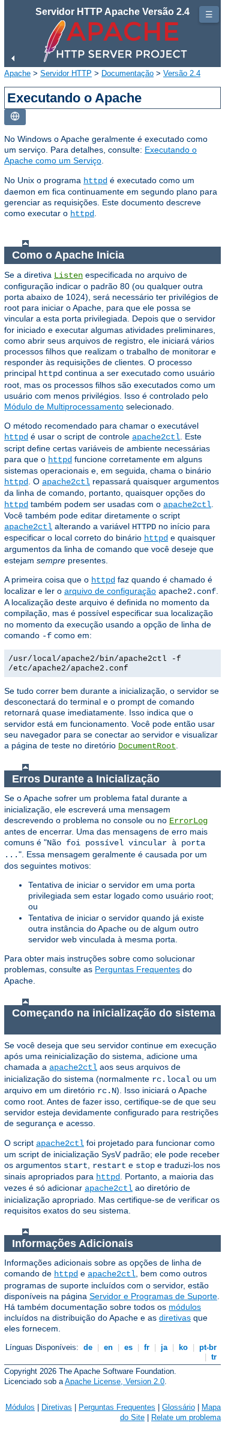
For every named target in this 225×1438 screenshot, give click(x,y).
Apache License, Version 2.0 (114, 1381)
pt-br (208, 1347)
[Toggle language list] (15, 117)
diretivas (175, 1317)
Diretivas (56, 1407)
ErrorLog (188, 821)
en (108, 1347)
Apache (17, 73)
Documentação (127, 73)
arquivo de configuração (110, 591)
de (88, 1347)
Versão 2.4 (181, 73)
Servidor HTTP (66, 73)
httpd (95, 181)
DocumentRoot (147, 746)
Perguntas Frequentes (137, 969)
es (128, 1347)
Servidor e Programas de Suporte (153, 1296)
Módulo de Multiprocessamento (64, 406)
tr (214, 1356)
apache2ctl (156, 437)
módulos (185, 1307)
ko (183, 1347)
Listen (68, 275)
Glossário (178, 1407)
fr (147, 1347)
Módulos (20, 1407)
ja (164, 1347)
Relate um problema (186, 1417)
